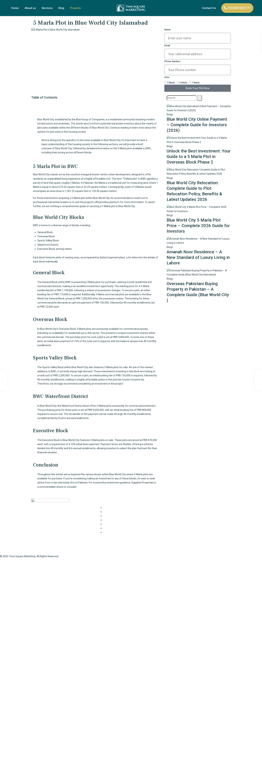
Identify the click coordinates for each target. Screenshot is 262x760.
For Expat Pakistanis (114, 511)
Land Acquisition (112, 519)
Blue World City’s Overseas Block (58, 328)
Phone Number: (172, 61)
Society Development (115, 532)
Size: (167, 77)
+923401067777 (239, 8)
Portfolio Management (116, 528)
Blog (61, 8)
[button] (97, 104)
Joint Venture (111, 515)
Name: (167, 29)
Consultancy (110, 507)
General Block (50, 282)
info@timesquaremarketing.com (185, 529)
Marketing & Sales (113, 524)
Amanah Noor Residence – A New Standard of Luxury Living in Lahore (198, 257)
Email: (167, 45)
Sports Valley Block (53, 367)
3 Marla (171, 82)
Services (47, 8)
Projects (75, 8)
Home (15, 8)
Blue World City (112, 140)
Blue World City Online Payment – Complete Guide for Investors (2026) (197, 125)
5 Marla (183, 82)
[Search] (199, 98)
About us (30, 8)
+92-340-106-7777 (177, 522)
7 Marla (195, 82)
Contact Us (209, 8)
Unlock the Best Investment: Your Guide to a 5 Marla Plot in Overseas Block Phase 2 (198, 157)
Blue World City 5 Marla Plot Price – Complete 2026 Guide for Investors (198, 226)
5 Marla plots (111, 367)
